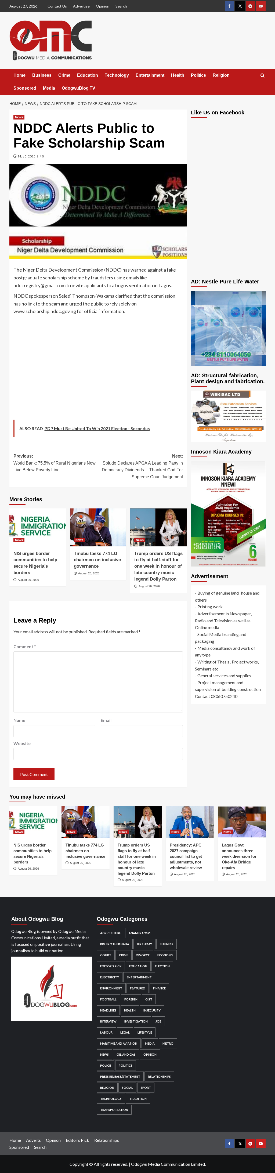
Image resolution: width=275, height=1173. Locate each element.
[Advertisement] (98, 369)
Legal (125, 1032)
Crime (64, 75)
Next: (142, 466)
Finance (159, 988)
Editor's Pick (110, 966)
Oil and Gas (126, 1054)
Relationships (159, 1076)
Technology (117, 75)
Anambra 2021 (140, 933)
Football (108, 999)
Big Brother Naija (114, 944)
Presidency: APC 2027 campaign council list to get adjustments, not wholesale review (186, 856)
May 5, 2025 (26, 156)
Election (162, 966)
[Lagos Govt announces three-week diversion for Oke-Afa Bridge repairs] (242, 822)
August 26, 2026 (28, 579)
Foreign (131, 999)
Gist (148, 999)
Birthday (144, 944)
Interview (108, 1021)
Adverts (33, 1140)
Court (105, 955)
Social (127, 1087)
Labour (106, 1032)
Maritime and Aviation (118, 1043)
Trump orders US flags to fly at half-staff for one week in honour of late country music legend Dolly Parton (158, 566)
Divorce (143, 955)
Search (121, 6)
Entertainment (150, 75)
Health (177, 75)
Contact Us (57, 6)
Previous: (54, 463)
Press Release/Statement (120, 1076)
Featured (137, 988)
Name (19, 720)
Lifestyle (145, 1032)
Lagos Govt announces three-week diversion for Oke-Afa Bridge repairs (239, 856)
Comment (24, 646)
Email (106, 720)
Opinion (102, 6)
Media (49, 88)
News (19, 117)
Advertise (81, 6)
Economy (165, 955)
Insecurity (152, 1010)
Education (87, 75)
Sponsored (24, 88)
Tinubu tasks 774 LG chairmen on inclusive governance (97, 560)
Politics (198, 75)
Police (105, 1065)
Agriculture (110, 933)
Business (42, 75)
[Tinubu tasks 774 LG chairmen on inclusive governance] (98, 527)
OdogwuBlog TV (78, 88)
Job (158, 1021)
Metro (167, 1043)
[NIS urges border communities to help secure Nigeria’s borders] (37, 527)
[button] (262, 75)
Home (19, 75)
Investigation (136, 1021)
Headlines (108, 1010)
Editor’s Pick (77, 1140)
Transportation (114, 1109)
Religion (221, 75)
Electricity (109, 977)
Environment (111, 988)
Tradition (138, 1098)
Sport (146, 1087)
